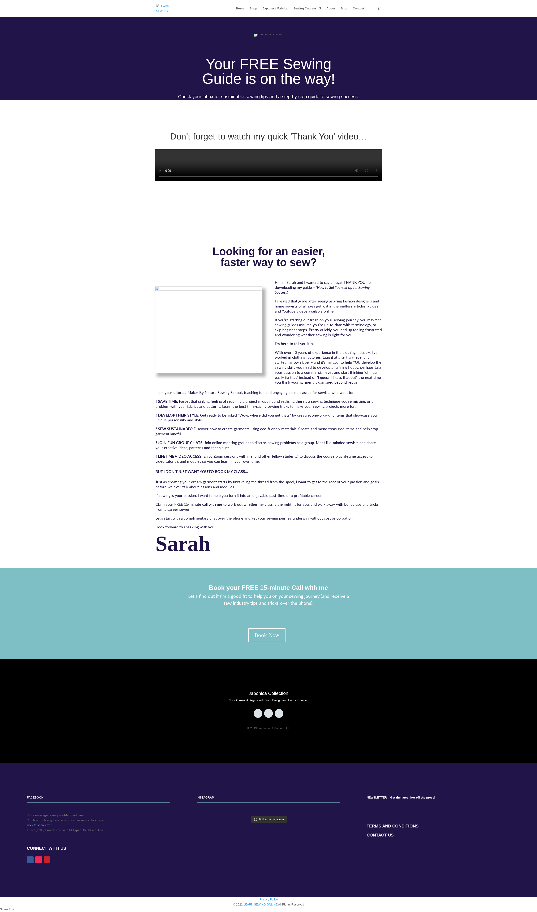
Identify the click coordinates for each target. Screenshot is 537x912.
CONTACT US (380, 835)
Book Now (266, 635)
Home (240, 8)
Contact (358, 8)
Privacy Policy (268, 899)
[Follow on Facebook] (258, 713)
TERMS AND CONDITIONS (392, 826)
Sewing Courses (305, 8)
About (330, 8)
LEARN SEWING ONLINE (261, 904)
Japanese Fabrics (275, 8)
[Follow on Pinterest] (268, 713)
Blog (344, 8)
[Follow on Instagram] (279, 713)
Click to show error (39, 825)
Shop (253, 8)
